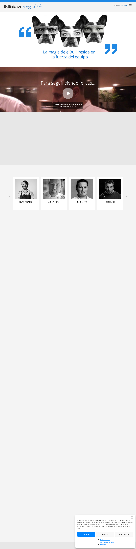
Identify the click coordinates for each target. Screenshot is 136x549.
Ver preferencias (124, 534)
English (117, 5)
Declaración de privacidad (107, 542)
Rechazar (105, 534)
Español (124, 5)
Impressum (103, 544)
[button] (132, 517)
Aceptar (86, 534)
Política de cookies (105, 540)
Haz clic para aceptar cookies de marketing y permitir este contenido (68, 105)
